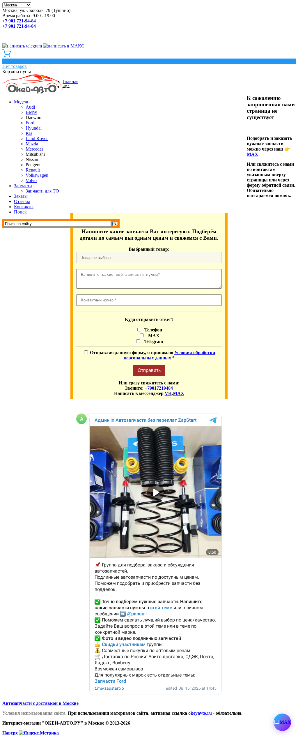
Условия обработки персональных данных (169, 355)
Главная (70, 81)
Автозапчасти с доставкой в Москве (40, 703)
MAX (252, 154)
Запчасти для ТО (42, 190)
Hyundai (34, 128)
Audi (30, 107)
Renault (33, 169)
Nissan (32, 159)
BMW (31, 112)
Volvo (31, 180)
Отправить (149, 370)
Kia (29, 133)
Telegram (152, 341)
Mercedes (34, 148)
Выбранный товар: (149, 249)
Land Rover (37, 138)
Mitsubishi (35, 154)
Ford (30, 122)
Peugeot (33, 164)
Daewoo (33, 117)
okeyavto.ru (200, 713)
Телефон (152, 329)
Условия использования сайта (33, 713)
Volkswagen (37, 175)
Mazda (32, 143)
